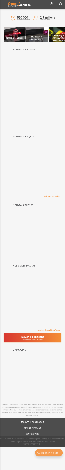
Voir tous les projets (52, 196)
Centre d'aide (32, 434)
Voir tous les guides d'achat (49, 330)
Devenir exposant (32, 428)
